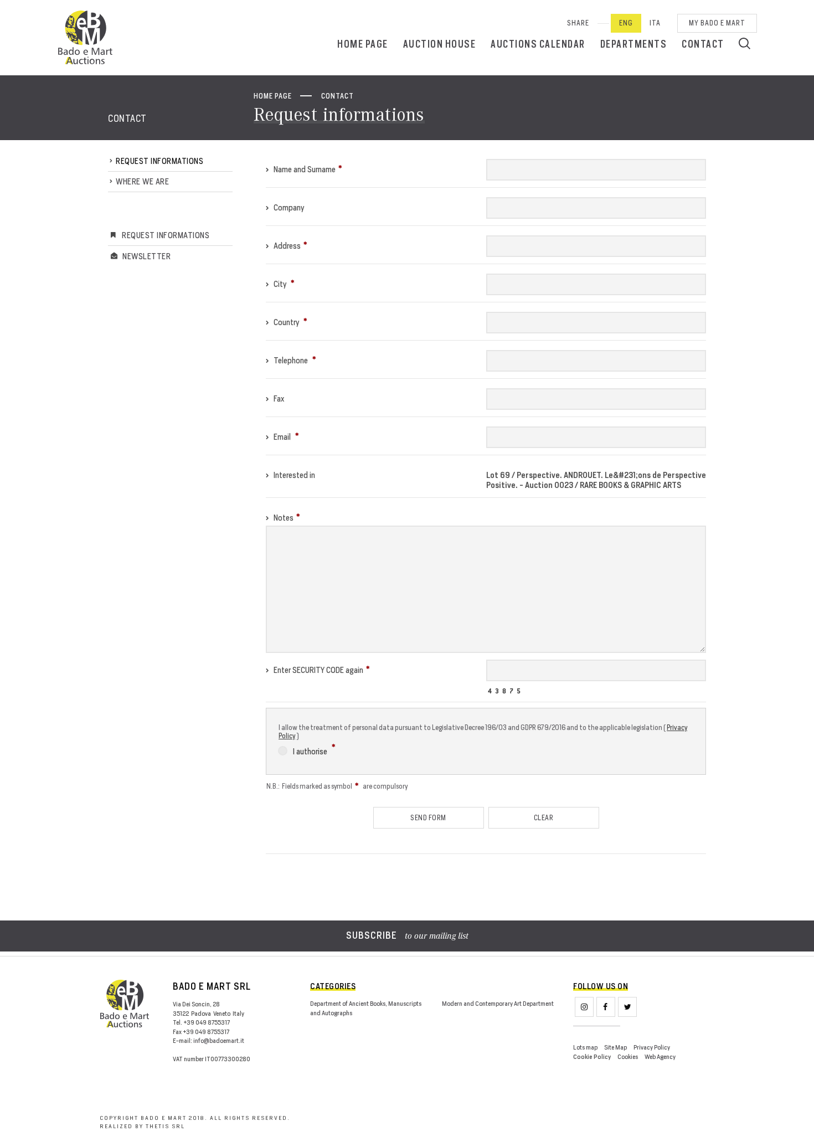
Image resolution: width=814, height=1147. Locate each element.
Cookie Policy (592, 1057)
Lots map (585, 1047)
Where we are (142, 181)
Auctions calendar (538, 44)
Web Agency (660, 1057)
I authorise (311, 751)
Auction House (439, 44)
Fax (278, 398)
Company (288, 207)
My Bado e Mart (717, 23)
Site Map (615, 1047)
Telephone (291, 360)
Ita (655, 23)
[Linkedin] (627, 1007)
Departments (633, 44)
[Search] (744, 43)
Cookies (627, 1057)
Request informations (159, 161)
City (280, 284)
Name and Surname (304, 169)
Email (282, 436)
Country (286, 322)
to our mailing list (407, 936)
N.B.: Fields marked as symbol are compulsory (337, 786)
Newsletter (146, 256)
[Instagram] (584, 1007)
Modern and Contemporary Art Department (498, 1003)
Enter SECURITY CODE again (317, 670)
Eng (626, 23)
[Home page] (85, 37)
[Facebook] (605, 1007)
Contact (703, 44)
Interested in (293, 475)
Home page (362, 44)
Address (286, 245)
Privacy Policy (651, 1047)
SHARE (578, 23)
